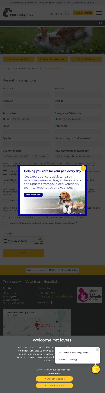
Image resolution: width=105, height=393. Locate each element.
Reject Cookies (56, 385)
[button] (96, 369)
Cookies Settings (54, 373)
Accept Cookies (55, 379)
